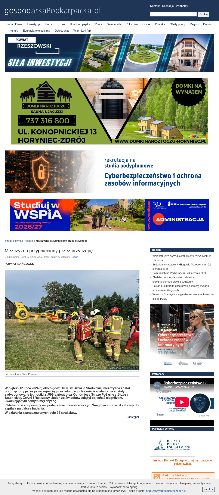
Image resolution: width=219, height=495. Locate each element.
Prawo (207, 24)
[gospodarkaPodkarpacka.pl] (52, 11)
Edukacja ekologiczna (36, 30)
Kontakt (155, 5)
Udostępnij (132, 416)
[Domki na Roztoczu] (109, 143)
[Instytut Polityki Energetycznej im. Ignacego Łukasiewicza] (172, 445)
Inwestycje (33, 24)
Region (194, 24)
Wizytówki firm (82, 30)
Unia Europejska (80, 24)
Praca (98, 24)
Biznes (61, 24)
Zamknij (208, 489)
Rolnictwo (132, 24)
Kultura (13, 30)
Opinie (146, 24)
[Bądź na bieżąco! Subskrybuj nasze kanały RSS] (183, 477)
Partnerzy (182, 5)
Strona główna (13, 24)
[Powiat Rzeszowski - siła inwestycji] (109, 71)
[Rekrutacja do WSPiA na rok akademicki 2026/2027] (109, 230)
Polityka (160, 24)
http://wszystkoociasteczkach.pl (166, 490)
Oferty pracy (177, 24)
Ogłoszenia (62, 30)
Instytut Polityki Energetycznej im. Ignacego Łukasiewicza (182, 462)
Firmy (48, 24)
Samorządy (114, 24)
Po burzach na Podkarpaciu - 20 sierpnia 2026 (179, 273)
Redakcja (168, 5)
